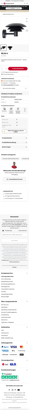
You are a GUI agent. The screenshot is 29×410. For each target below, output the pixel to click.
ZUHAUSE (13, 8)
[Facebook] (10, 389)
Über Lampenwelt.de (9, 301)
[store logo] (10, 3)
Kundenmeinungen (8, 370)
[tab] (14, 285)
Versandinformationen (7, 289)
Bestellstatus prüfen (7, 281)
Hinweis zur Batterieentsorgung (18, 395)
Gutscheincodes (6, 317)
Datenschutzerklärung (14, 261)
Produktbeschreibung (9, 142)
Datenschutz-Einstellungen (10, 392)
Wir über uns (4, 305)
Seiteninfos (5, 327)
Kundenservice (7, 273)
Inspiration (4, 322)
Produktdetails (7, 138)
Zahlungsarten (5, 286)
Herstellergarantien (7, 294)
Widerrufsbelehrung (7, 338)
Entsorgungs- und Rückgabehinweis (14, 397)
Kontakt (3, 291)
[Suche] (24, 3)
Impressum (4, 335)
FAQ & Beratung (6, 279)
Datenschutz (5, 333)
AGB (2, 330)
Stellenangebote (12, 312)
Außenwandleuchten (8, 14)
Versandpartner (7, 360)
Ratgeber (11, 322)
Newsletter (4, 307)
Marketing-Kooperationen (9, 310)
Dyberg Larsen (18, 99)
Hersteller (14, 267)
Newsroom (4, 320)
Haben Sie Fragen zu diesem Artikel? (16, 131)
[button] (3, 48)
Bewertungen (6, 147)
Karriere (3, 312)
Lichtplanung (5, 315)
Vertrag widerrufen (7, 276)
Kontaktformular (5, 260)
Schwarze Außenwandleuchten (10, 158)
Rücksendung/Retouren (8, 284)
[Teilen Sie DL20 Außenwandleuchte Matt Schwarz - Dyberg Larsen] (27, 21)
